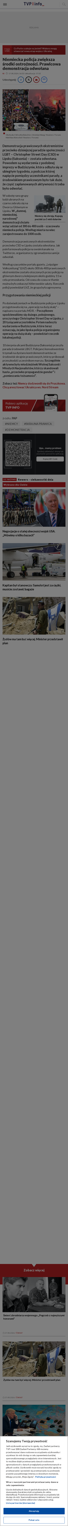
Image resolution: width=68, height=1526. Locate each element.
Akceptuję (34, 1511)
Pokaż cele (34, 1520)
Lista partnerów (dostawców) (20, 1503)
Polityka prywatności (45, 1477)
